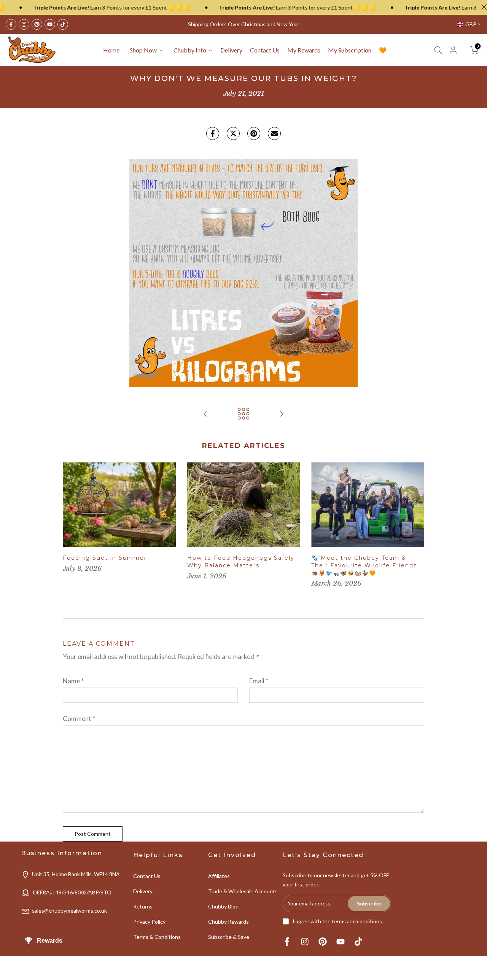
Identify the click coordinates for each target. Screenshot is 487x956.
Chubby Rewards (228, 921)
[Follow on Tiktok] (62, 24)
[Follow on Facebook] (11, 24)
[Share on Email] (274, 133)
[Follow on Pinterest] (37, 24)
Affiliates (219, 876)
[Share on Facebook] (212, 133)
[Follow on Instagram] (24, 24)
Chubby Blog (223, 906)
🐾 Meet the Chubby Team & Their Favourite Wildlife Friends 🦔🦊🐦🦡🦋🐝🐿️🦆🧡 (364, 565)
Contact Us (147, 876)
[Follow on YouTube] (50, 24)
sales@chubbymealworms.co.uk (69, 910)
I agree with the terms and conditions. (338, 921)
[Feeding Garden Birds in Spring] (205, 414)
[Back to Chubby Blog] (243, 414)
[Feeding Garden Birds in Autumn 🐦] (282, 414)
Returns (143, 906)
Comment (79, 719)
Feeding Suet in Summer (105, 557)
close (482, 7)
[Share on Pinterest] (253, 133)
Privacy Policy (149, 921)
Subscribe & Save (228, 937)
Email (258, 681)
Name (73, 681)
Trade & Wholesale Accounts (243, 891)
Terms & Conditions (157, 937)
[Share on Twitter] (233, 133)
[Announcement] (91, 7)
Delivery (143, 891)
